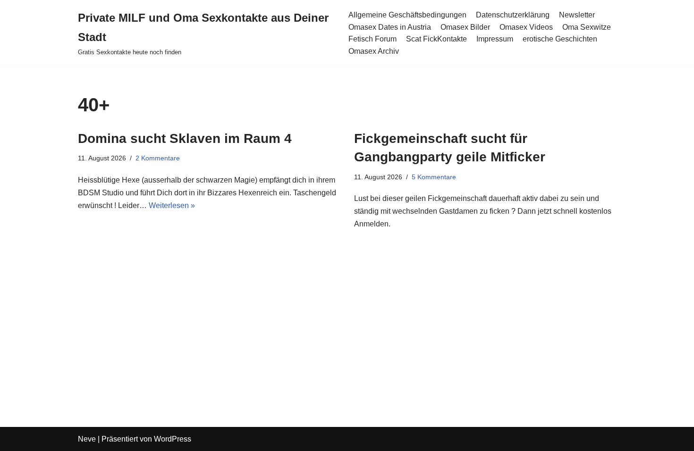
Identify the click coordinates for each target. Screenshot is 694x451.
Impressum (494, 39)
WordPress (172, 439)
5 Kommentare (434, 177)
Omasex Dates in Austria (389, 27)
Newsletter (577, 15)
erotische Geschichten (560, 39)
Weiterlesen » (172, 205)
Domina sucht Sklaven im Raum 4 (185, 138)
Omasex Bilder (465, 27)
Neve (87, 439)
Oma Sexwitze (586, 27)
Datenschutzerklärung (513, 15)
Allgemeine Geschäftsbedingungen (407, 15)
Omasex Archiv (373, 51)
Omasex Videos (526, 27)
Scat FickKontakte (436, 39)
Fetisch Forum (372, 39)
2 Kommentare (157, 158)
